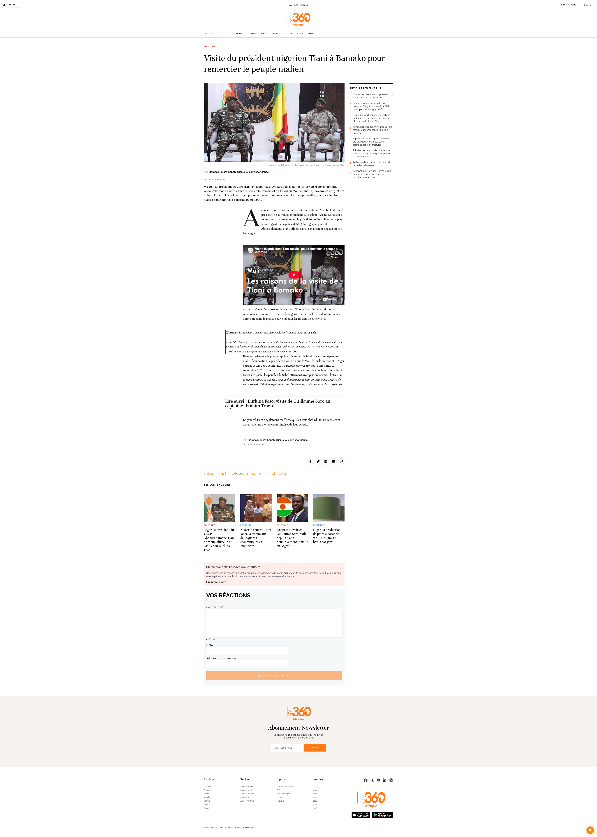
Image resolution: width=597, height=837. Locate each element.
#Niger (208, 473)
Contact (280, 797)
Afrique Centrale (247, 794)
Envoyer (315, 748)
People (276, 34)
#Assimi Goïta (277, 473)
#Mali (222, 473)
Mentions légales (284, 794)
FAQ (278, 790)
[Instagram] (391, 779)
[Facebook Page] (366, 780)
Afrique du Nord (247, 787)
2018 (315, 801)
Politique (238, 34)
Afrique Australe (247, 801)
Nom (209, 645)
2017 (315, 804)
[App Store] (361, 814)
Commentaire (215, 607)
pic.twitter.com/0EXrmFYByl (322, 346)
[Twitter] (372, 780)
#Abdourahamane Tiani (246, 473)
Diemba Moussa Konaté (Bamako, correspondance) (239, 171)
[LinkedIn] (385, 780)
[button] (590, 830)
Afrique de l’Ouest (248, 790)
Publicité (280, 801)
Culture (288, 34)
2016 (315, 808)
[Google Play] (382, 814)
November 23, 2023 (287, 351)
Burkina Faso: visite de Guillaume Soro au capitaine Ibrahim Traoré (277, 403)
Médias (300, 34)
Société (265, 34)
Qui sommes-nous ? (285, 787)
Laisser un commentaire (274, 675)
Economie (252, 34)
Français (588, 5)
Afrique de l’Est (246, 797)
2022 (315, 787)
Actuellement (210, 34)
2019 (315, 797)
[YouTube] (378, 780)
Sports (311, 34)
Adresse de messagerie (221, 658)
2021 (315, 790)
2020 (315, 794)
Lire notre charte (216, 582)
